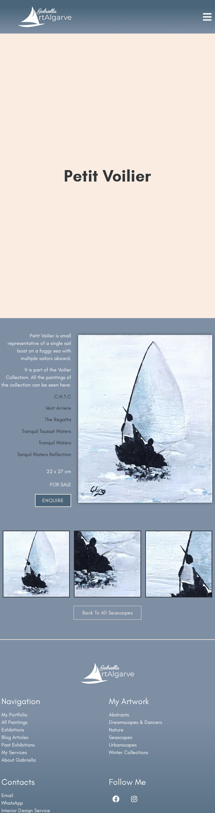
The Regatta (58, 419)
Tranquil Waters (55, 443)
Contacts (18, 782)
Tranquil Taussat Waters (46, 431)
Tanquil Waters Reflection (44, 454)
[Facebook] (116, 799)
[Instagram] (134, 799)
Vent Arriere (58, 408)
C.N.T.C (62, 397)
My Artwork (129, 701)
